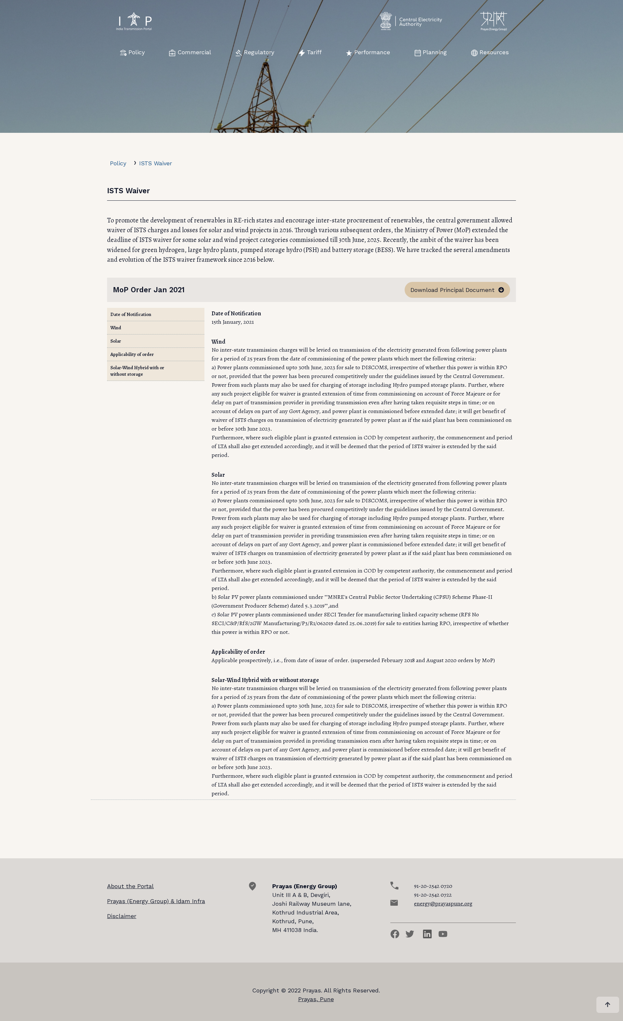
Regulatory (259, 52)
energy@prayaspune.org (443, 903)
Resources (494, 52)
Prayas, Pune (316, 999)
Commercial (194, 52)
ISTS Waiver (155, 163)
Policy (136, 52)
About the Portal (130, 886)
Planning (435, 52)
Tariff (314, 52)
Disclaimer (121, 916)
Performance (372, 52)
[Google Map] (252, 888)
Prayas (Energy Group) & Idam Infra (156, 901)
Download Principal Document (454, 289)
